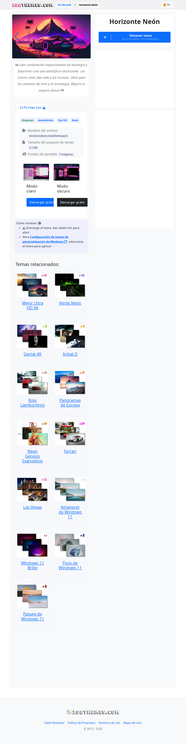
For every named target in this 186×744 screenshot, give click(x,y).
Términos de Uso (109, 723)
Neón (75, 120)
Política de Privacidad (81, 723)
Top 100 (62, 120)
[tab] (32, 107)
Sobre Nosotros (54, 723)
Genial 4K (33, 353)
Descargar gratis (42, 202)
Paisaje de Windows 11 (32, 616)
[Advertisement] (51, 659)
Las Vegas (32, 507)
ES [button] (168, 4)
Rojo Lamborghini (32, 402)
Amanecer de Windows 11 (70, 511)
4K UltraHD (64, 5)
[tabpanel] (51, 183)
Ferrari (70, 451)
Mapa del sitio (132, 723)
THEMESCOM (32, 4)
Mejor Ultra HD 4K (32, 305)
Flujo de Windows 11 (70, 565)
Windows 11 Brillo (32, 565)
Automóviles (45, 120)
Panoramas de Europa (70, 402)
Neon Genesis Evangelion (32, 455)
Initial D (70, 353)
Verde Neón (70, 303)
